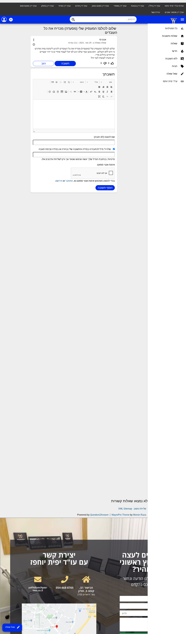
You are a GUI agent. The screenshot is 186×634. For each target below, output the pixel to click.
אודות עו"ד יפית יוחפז (174, 6)
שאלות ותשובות (169, 36)
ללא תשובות (171, 58)
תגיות (174, 66)
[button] (106, 82)
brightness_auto (11, 19)
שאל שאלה (12, 627)
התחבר (69, 181)
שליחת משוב (140, 508)
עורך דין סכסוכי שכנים (174, 12)
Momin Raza (139, 515)
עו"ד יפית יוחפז (170, 81)
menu (182, 19)
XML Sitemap (125, 508)
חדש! (174, 51)
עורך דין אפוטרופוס (28, 6)
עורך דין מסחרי (119, 6)
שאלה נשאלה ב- (99, 43)
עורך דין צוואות (137, 6)
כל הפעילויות (171, 28)
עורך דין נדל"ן (154, 6)
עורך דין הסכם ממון (100, 6)
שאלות (174, 43)
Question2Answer (99, 515)
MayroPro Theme (120, 515)
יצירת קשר (155, 12)
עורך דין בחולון (47, 6)
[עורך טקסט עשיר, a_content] (74, 114)
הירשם (59, 181)
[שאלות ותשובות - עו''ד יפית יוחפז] (173, 23)
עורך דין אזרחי (64, 6)
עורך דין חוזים (81, 6)
